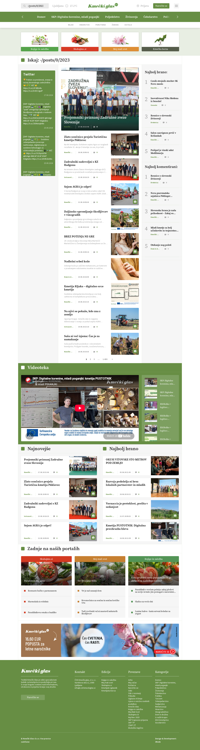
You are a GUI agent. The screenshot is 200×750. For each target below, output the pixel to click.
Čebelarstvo (150, 17)
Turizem (158, 698)
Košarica (132, 685)
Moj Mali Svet (134, 712)
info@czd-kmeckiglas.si (85, 688)
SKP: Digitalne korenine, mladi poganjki (75, 17)
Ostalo (128, 24)
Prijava (145, 6)
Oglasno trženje (135, 698)
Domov (41, 17)
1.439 (105, 359)
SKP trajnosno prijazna (138, 720)
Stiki (130, 690)
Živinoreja (131, 17)
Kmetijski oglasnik (109, 688)
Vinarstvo (84, 24)
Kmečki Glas (133, 706)
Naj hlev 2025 (134, 717)
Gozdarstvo (160, 722)
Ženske (115, 24)
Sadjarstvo (160, 704)
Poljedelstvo (112, 17)
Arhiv (130, 680)
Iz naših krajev (161, 717)
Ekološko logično (135, 728)
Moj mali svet (107, 682)
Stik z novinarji (134, 693)
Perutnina (100, 24)
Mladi (70, 24)
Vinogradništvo (161, 712)
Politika (158, 696)
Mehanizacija (160, 706)
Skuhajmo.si (106, 685)
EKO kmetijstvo (162, 720)
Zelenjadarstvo (162, 701)
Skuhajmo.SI (133, 714)
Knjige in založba (108, 680)
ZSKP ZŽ (132, 725)
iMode (158, 741)
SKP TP (131, 722)
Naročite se (161, 5)
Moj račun (132, 682)
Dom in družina (161, 714)
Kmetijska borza (108, 690)
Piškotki (131, 696)
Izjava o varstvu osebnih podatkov (138, 702)
